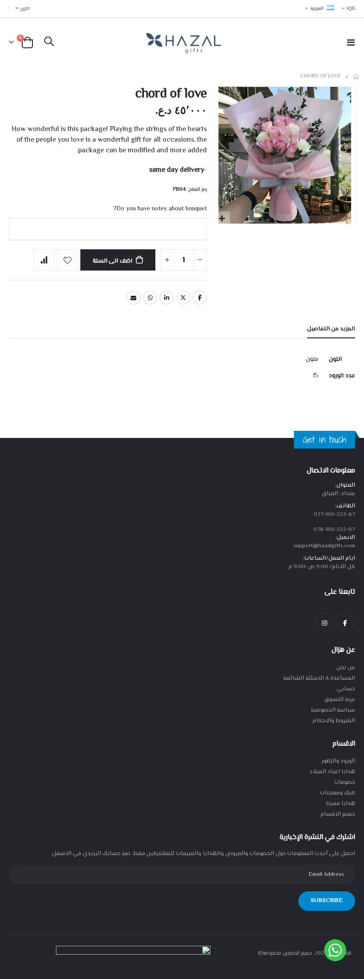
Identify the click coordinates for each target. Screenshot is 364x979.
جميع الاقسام (337, 814)
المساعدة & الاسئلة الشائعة (319, 678)
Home (356, 76)
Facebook (200, 297)
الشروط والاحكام (334, 720)
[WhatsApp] (335, 950)
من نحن (345, 667)
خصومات (344, 782)
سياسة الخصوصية (333, 710)
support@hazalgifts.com (324, 546)
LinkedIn (166, 297)
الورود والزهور (338, 761)
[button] (222, 219)
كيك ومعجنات (337, 793)
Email (134, 297)
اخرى (25, 8)
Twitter (183, 297)
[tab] (331, 329)
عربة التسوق (339, 699)
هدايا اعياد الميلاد (332, 771)
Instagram (324, 622)
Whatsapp (150, 297)
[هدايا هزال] (182, 42)
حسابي (346, 689)
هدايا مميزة (340, 803)
